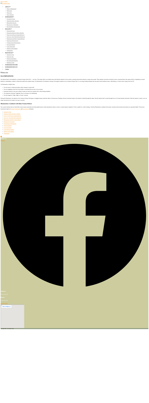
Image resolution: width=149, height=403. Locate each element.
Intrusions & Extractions (9, 121)
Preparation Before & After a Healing (12, 114)
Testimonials (6, 133)
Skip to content (4, 1)
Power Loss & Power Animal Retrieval (12, 115)
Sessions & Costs (7, 112)
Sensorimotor (26, 109)
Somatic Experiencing (16, 109)
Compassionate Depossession (10, 123)
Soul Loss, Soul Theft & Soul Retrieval (12, 118)
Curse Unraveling (7, 127)
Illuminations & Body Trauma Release (12, 119)
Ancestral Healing (8, 125)
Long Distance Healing (9, 129)
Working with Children (9, 131)
